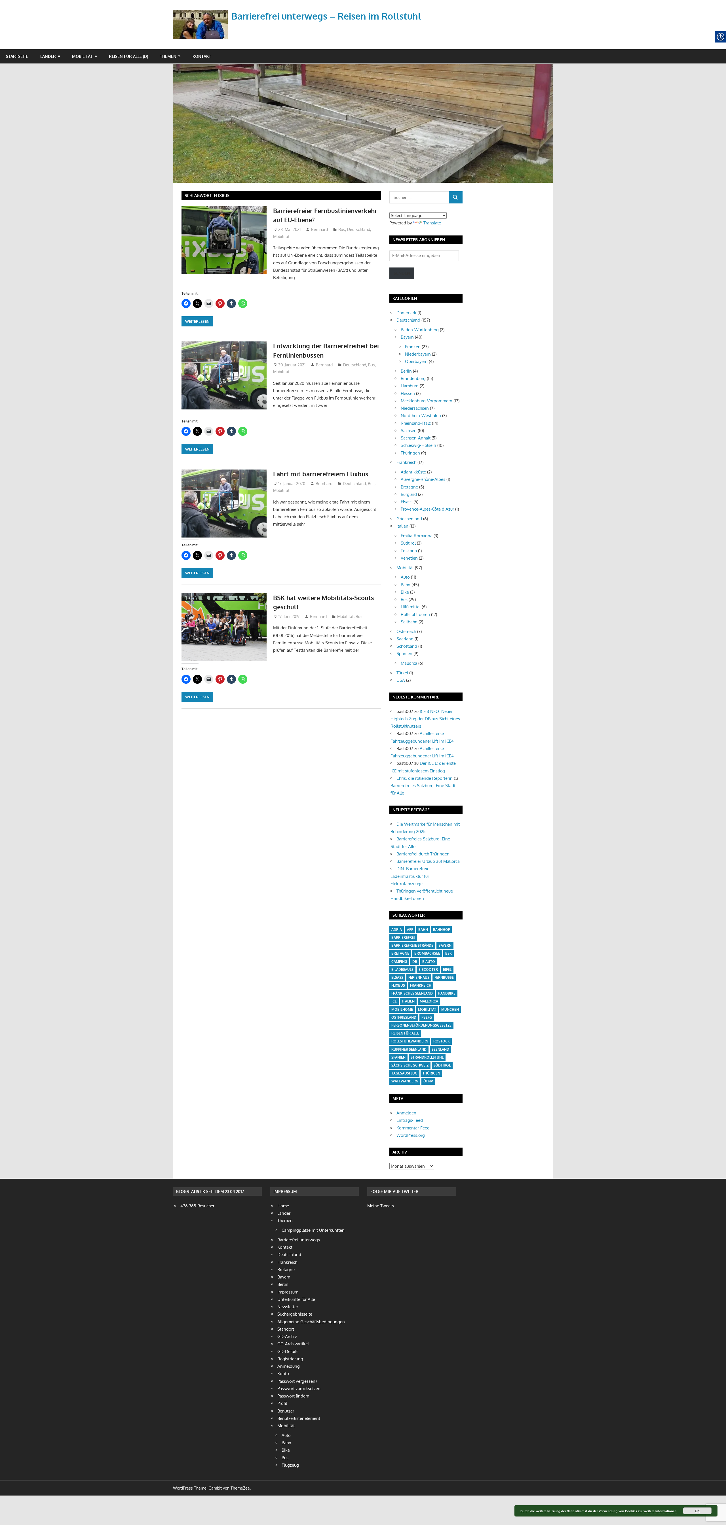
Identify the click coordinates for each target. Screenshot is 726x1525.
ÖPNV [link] (428, 1081)
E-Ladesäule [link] (402, 969)
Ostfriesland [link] (403, 1017)
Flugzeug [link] (290, 1465)
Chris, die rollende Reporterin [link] (424, 778)
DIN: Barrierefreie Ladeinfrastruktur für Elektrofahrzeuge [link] (410, 876)
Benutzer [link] (285, 1411)
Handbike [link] (446, 993)
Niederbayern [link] (418, 354)
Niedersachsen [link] (415, 408)
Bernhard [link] (319, 229)
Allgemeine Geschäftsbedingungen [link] (311, 1321)
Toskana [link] (409, 550)
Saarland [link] (404, 639)
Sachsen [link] (409, 430)
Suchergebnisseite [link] (294, 1314)
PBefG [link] (426, 1017)
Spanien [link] (404, 653)
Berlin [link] (406, 371)
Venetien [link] (409, 558)
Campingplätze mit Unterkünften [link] (313, 1230)
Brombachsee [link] (427, 953)
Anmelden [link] (406, 1113)
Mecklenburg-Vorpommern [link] (426, 400)
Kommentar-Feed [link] (413, 1128)
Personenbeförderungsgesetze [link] (421, 1025)
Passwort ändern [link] (293, 1396)
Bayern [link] (407, 337)
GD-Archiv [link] (287, 1336)
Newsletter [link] (287, 1306)
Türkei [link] (402, 673)
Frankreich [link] (406, 462)
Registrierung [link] (290, 1359)
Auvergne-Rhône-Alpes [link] (423, 479)
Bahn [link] (405, 584)
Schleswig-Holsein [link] (418, 445)
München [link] (450, 1009)
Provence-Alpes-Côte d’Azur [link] (427, 509)
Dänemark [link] (406, 312)
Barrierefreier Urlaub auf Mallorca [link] (428, 861)
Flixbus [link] (398, 985)
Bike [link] (405, 592)
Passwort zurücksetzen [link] (298, 1388)
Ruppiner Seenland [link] (409, 1049)
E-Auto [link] (428, 961)
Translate (432, 223)
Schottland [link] (406, 646)
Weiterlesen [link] (197, 321)
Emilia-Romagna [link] (416, 535)
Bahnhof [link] (441, 929)
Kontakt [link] (202, 56)
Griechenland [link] (409, 518)
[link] (201, 18)
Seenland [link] (440, 1049)
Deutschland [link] (358, 229)
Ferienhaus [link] (418, 977)
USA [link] (400, 680)
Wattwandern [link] (404, 1081)
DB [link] (414, 961)
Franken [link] (413, 346)
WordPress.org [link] (410, 1135)
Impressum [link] (287, 1292)
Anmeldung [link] (288, 1366)
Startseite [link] (17, 56)
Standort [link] (285, 1329)
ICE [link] (394, 1001)
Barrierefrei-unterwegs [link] (298, 1239)
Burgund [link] (409, 494)
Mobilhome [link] (402, 1009)
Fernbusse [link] (444, 977)
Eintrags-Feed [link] (409, 1120)
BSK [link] (448, 953)
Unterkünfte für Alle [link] (296, 1299)
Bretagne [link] (409, 487)
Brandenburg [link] (413, 378)
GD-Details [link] (287, 1351)
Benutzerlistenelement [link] (298, 1418)
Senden (402, 273)
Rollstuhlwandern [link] (409, 1041)
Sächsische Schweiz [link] (410, 1065)
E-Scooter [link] (428, 969)
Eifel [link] (447, 969)
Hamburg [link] (410, 385)
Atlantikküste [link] (413, 472)
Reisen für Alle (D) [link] (128, 56)
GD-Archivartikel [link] (293, 1343)
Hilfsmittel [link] (411, 606)
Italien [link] (402, 526)
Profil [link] (282, 1403)
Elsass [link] (406, 501)
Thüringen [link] (410, 453)
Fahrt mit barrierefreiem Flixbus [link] (320, 474)
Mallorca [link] (409, 663)
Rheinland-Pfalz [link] (416, 423)
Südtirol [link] (408, 543)
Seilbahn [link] (409, 622)
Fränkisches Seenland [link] (412, 993)
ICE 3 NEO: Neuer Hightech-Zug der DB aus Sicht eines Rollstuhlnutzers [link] (425, 719)
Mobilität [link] (82, 56)
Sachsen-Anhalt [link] (415, 438)
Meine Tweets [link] (380, 1205)
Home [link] (283, 1205)
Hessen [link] (408, 393)
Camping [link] (399, 961)
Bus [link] (341, 229)
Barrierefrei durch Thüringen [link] (422, 854)
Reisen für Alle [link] (405, 1033)
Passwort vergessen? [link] (297, 1381)
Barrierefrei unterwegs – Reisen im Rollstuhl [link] (326, 16)
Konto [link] (283, 1373)
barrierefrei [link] (403, 937)
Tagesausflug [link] (404, 1073)
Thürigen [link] (431, 1073)
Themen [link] (168, 56)
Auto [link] (405, 577)
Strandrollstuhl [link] (427, 1057)
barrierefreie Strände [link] (412, 945)
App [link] (410, 929)
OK (697, 1510)
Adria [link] (396, 929)
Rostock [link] (441, 1041)
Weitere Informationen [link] (660, 1511)
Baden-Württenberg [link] (420, 329)
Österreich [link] (406, 631)
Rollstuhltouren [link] (415, 614)
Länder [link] (48, 56)
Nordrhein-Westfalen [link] (421, 415)
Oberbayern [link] (416, 361)
